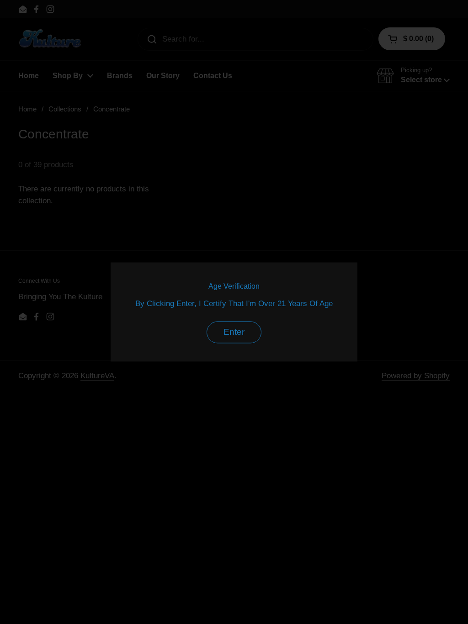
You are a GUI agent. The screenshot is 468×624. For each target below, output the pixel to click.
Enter (234, 332)
